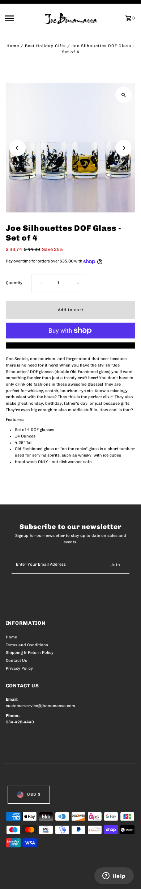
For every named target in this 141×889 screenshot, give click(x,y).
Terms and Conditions (27, 645)
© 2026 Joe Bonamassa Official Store (44, 875)
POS (90, 875)
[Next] (123, 148)
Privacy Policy (19, 668)
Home (13, 46)
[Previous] (17, 148)
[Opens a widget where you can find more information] (114, 876)
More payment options (70, 345)
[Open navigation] (22, 18)
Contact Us (16, 660)
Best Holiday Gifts (45, 46)
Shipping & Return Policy (30, 652)
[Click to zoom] (123, 95)
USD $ (33, 794)
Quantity (14, 282)
